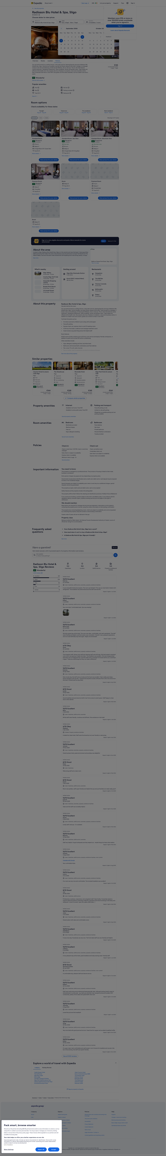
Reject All (41, 1149)
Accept (53, 1149)
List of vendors (8, 1144)
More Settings (8, 1149)
